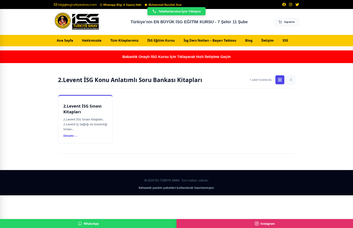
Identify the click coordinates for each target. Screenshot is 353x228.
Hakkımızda (92, 40)
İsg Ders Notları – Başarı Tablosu (210, 40)
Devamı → (70, 136)
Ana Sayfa (65, 40)
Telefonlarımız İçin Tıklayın (180, 11)
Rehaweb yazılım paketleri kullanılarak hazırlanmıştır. (176, 188)
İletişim (267, 40)
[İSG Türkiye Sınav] (77, 21)
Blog (248, 40)
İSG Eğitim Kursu (161, 40)
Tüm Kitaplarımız (124, 40)
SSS (285, 40)
